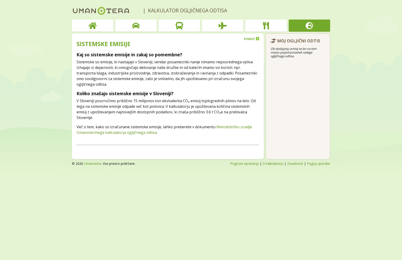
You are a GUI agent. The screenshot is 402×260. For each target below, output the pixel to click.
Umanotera (92, 163)
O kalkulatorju (272, 163)
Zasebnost (295, 163)
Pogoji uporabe (318, 163)
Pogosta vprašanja (244, 163)
